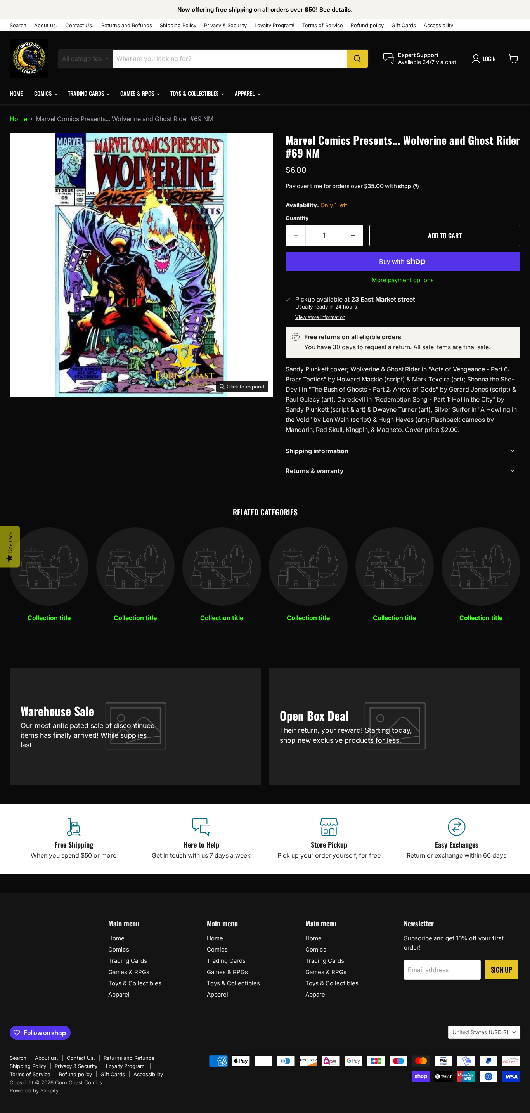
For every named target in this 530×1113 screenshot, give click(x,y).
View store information (320, 317)
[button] (485, 58)
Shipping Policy (178, 25)
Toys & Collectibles (195, 93)
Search (18, 25)
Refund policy (367, 25)
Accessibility (438, 25)
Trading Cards (87, 93)
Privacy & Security (225, 25)
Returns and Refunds (126, 25)
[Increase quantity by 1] (353, 235)
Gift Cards (403, 25)
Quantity (297, 218)
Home (16, 93)
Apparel (245, 93)
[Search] (357, 59)
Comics (43, 93)
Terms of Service (322, 25)
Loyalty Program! (274, 25)
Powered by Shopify (34, 1090)
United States (480, 1032)
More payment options (403, 280)
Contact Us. (79, 25)
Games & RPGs (138, 93)
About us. (45, 25)
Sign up (501, 969)
